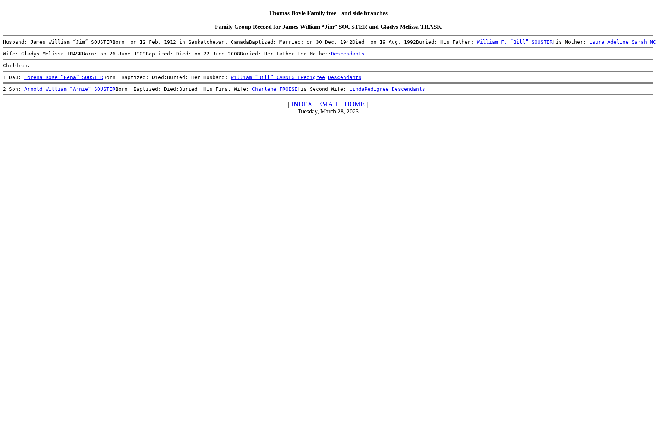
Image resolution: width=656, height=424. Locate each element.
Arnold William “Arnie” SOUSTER (69, 89)
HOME (355, 104)
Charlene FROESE (275, 89)
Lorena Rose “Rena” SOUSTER (63, 77)
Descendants (347, 54)
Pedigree (313, 77)
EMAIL (328, 104)
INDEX (301, 104)
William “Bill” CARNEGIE (266, 77)
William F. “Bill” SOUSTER (515, 42)
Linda (356, 89)
